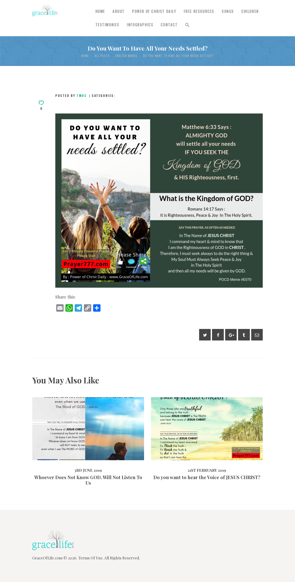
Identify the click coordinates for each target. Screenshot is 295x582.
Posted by (71, 95)
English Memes (126, 56)
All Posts (102, 55)
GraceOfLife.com (47, 557)
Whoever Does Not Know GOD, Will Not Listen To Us (88, 419)
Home (85, 56)
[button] (187, 25)
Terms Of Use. (90, 557)
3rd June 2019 (75, 442)
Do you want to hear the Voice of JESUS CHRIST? (207, 419)
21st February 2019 (193, 442)
